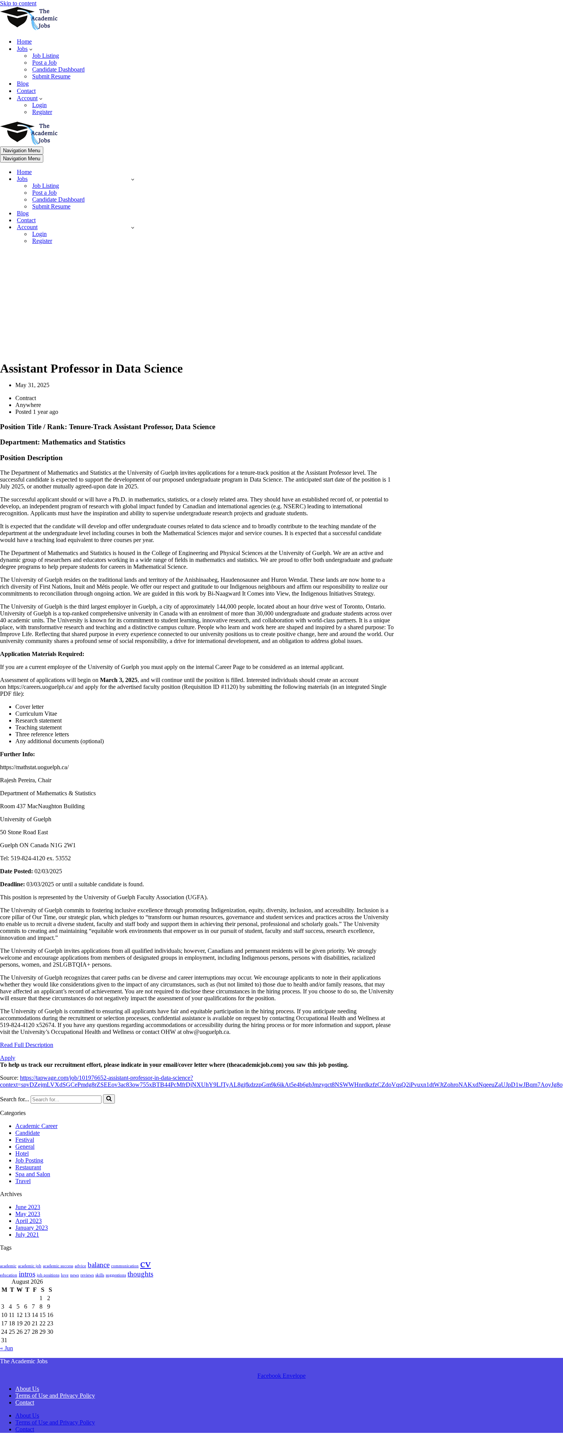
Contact (26, 91)
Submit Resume (51, 76)
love (65, 1275)
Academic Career (36, 1126)
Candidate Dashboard (58, 69)
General (24, 1146)
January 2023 (31, 1227)
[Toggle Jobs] (132, 179)
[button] (30, 49)
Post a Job (44, 62)
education (8, 1275)
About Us (27, 1388)
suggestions (116, 1275)
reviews (87, 1275)
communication (125, 1266)
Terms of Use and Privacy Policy (55, 1395)
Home (24, 41)
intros (27, 1274)
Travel (23, 1181)
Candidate (27, 1133)
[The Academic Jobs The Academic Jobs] (28, 28)
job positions (48, 1275)
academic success (58, 1266)
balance (99, 1265)
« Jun (6, 1348)
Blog (23, 83)
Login (39, 105)
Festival (24, 1139)
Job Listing (45, 55)
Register (42, 112)
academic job (29, 1266)
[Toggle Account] (132, 227)
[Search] (109, 1099)
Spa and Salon (32, 1174)
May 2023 (27, 1214)
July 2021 (27, 1234)
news (74, 1275)
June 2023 (27, 1207)
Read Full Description (26, 1045)
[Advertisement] (197, 304)
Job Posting (29, 1160)
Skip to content (18, 3)
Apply (7, 1058)
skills (99, 1275)
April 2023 (28, 1221)
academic (8, 1266)
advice (80, 1266)
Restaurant (28, 1167)
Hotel (22, 1153)
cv (145, 1263)
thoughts (140, 1274)
